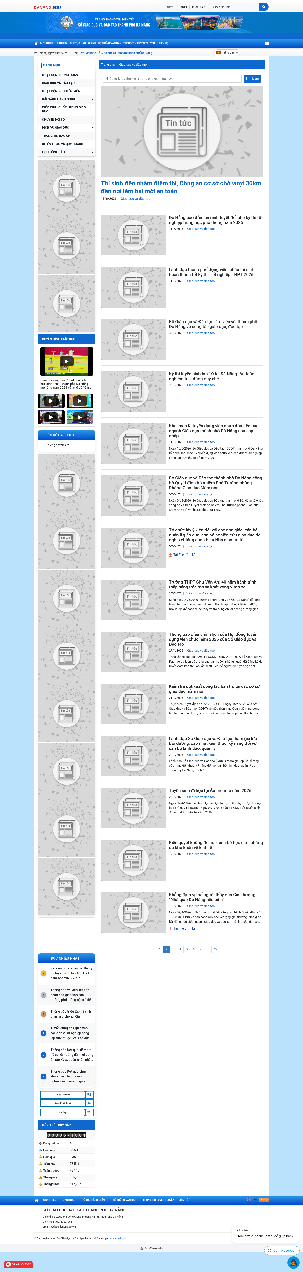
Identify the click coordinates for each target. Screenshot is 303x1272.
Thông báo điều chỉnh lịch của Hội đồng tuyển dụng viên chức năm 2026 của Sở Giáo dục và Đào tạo (213, 639)
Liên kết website (60, 435)
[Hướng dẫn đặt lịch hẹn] (66, 245)
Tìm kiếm (252, 78)
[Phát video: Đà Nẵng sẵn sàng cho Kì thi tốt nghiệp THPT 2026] (51, 417)
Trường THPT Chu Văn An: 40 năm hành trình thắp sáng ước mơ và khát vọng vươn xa (212, 584)
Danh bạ (62, 43)
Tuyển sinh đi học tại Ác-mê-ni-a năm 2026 (210, 790)
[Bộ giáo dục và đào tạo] (66, 828)
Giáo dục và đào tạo (58, 83)
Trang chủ (108, 64)
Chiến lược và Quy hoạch (62, 144)
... (208, 949)
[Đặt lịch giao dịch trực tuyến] (66, 483)
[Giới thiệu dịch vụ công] (66, 540)
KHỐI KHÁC (198, 7)
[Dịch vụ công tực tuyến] (66, 303)
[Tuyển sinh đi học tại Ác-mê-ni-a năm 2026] (133, 808)
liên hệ (163, 43)
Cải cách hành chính (59, 99)
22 (215, 949)
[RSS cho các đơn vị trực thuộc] (264, 1199)
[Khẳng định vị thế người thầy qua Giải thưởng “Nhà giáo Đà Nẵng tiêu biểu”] (133, 912)
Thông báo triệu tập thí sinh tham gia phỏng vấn (70, 1014)
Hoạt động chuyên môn (61, 91)
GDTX (183, 7)
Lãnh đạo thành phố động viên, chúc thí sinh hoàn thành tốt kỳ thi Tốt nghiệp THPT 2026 (211, 272)
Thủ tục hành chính (83, 43)
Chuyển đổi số (53, 119)
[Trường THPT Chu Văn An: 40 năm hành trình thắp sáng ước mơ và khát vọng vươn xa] (133, 600)
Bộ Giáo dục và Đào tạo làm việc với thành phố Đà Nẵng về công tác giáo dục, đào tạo (213, 324)
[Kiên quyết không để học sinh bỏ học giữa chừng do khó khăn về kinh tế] (133, 860)
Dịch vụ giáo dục (55, 127)
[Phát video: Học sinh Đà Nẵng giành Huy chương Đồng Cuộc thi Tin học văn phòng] (51, 401)
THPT (170, 7)
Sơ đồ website (153, 1248)
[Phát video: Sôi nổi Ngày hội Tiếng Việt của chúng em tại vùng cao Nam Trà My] (80, 417)
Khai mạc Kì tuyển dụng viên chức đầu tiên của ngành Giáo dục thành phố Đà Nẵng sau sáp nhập (213, 430)
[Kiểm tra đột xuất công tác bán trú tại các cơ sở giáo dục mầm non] (133, 704)
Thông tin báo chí (56, 136)
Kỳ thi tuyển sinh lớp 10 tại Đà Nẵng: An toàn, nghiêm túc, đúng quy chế (212, 376)
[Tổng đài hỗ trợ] (66, 713)
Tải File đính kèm (185, 555)
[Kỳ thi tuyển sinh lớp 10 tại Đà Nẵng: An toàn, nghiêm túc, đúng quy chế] (133, 391)
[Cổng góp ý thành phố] (66, 598)
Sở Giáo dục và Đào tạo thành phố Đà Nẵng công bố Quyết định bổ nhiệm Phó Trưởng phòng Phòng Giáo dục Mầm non (215, 482)
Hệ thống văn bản (109, 43)
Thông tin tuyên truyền (139, 43)
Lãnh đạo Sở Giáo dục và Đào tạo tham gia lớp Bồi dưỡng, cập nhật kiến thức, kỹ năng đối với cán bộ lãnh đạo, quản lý (213, 743)
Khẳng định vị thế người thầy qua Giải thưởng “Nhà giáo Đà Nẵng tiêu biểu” (212, 897)
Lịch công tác (53, 152)
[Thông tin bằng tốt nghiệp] (66, 771)
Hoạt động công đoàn (60, 75)
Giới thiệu (46, 43)
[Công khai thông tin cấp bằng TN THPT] (66, 188)
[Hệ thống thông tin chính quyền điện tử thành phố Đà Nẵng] (66, 655)
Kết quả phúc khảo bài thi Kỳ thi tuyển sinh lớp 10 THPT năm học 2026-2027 (71, 973)
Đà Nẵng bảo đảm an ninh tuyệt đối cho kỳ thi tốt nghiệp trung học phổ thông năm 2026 (216, 220)
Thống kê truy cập (55, 1125)
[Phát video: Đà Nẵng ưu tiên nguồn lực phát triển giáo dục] (80, 401)
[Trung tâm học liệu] (66, 886)
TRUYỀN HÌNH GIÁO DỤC (57, 339)
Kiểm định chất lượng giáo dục (64, 109)
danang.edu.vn (117, 1238)
